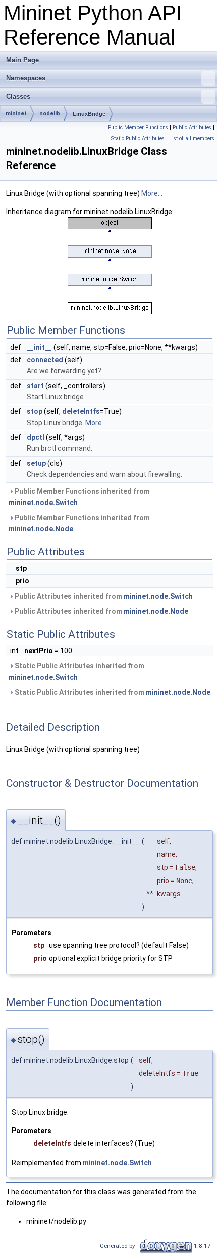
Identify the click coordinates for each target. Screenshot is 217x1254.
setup (36, 463)
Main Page (22, 60)
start (35, 386)
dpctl (35, 437)
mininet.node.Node (41, 529)
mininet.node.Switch (43, 502)
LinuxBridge (89, 114)
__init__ (39, 347)
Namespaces (25, 78)
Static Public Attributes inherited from (76, 671)
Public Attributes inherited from (103, 596)
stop (34, 411)
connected (45, 360)
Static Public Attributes (138, 138)
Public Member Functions (138, 127)
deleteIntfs (81, 411)
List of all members (191, 138)
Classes (18, 96)
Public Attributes (192, 127)
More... (151, 193)
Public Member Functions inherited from (79, 497)
